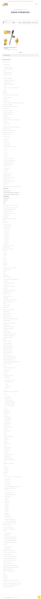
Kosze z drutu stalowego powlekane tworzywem (12, 486)
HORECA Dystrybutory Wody (7, 352)
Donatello (5, 255)
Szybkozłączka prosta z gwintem (9, 84)
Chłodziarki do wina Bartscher (8, 527)
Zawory (4, 125)
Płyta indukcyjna (6, 439)
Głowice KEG (5, 121)
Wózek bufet (6, 467)
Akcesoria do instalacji (6, 62)
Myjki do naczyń (6, 490)
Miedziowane (5, 199)
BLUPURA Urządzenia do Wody (8, 347)
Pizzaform (5, 265)
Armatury (5, 409)
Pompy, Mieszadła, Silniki (7, 276)
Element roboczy (6, 416)
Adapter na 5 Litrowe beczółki (8, 112)
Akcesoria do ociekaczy (7, 226)
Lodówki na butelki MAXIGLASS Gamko (10, 540)
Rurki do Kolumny (7, 142)
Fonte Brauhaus (6, 168)
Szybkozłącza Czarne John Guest (9, 80)
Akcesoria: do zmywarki (8, 400)
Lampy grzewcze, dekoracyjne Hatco (9, 213)
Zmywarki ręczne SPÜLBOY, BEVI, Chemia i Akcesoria (11, 580)
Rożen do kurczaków (7, 447)
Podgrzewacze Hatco (6, 215)
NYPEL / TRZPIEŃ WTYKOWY (8, 78)
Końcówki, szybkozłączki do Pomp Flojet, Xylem (11, 279)
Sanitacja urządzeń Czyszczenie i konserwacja (10, 318)
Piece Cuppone (5, 250)
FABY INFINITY (5, 576)
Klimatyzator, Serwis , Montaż (7, 132)
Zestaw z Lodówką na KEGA (7, 561)
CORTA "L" (5, 148)
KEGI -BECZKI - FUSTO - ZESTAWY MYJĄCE (9, 130)
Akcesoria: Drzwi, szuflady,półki (10, 401)
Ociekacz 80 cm (6, 241)
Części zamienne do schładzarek (8, 328)
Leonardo (5, 262)
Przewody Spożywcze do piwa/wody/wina (10, 299)
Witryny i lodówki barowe (7, 524)
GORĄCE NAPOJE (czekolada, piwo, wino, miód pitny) (11, 127)
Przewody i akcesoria (6, 293)
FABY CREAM (5, 575)
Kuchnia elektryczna (7, 423)
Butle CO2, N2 (5, 99)
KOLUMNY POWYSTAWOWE (7, 173)
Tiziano (4, 273)
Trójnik (5, 85)
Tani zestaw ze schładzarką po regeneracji (10, 556)
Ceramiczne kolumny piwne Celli (9, 158)
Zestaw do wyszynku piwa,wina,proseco (9, 552)
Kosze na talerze (7, 482)
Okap (5, 432)
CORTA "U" (6, 152)
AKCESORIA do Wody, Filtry (7, 343)
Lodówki (4, 530)
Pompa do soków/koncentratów (8, 282)
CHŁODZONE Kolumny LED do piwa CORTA (10, 146)
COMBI (6, 384)
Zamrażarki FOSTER (7, 548)
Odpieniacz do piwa (6, 247)
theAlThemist (8, 597)
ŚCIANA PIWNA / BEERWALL (7, 554)
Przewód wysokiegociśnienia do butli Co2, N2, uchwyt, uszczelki (13, 102)
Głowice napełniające (6, 123)
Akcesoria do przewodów (7, 296)
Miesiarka (5, 429)
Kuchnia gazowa (6, 425)
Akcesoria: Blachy (7, 396)
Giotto (4, 260)
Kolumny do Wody (6, 354)
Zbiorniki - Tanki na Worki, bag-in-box (9, 550)
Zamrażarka (6, 468)
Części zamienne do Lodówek (7, 104)
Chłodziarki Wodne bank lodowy (8, 326)
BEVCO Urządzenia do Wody (8, 345)
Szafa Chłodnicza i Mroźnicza (9, 454)
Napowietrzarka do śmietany (8, 375)
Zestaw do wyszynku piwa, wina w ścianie (10, 560)
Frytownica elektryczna (7, 418)
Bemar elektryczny (7, 410)
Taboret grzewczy (7, 456)
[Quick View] (7, 44)
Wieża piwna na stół (6, 179)
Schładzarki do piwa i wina (7, 320)
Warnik (5, 461)
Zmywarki (5, 474)
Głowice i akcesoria (6, 108)
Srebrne (4, 201)
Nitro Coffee (5, 220)
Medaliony (5, 141)
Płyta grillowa (6, 438)
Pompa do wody (6, 284)
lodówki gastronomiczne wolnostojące (10, 538)
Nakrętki (4, 70)
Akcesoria (5, 393)
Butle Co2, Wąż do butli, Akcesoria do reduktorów (11, 94)
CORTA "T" (5, 150)
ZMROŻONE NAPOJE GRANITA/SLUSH (8, 570)
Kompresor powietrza (6, 182)
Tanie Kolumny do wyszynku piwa (8, 177)
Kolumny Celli (5, 156)
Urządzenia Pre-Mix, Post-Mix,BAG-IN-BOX (9, 522)
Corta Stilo (5, 154)
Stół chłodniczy (6, 450)
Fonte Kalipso (6, 170)
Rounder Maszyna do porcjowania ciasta (10, 267)
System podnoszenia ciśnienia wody (9, 290)
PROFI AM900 (7, 504)
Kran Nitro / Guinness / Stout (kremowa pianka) (11, 194)
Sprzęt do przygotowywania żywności (9, 367)
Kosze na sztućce (7, 479)
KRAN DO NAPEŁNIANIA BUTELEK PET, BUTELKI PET (11, 192)
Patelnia (5, 434)
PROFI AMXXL (7, 513)
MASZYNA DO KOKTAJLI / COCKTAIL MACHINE (10, 218)
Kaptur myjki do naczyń (8, 492)
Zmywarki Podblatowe (7, 516)
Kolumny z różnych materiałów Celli (9, 160)
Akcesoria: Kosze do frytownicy (10, 403)
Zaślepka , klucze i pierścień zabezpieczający (11, 87)
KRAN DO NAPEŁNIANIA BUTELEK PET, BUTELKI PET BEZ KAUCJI (12, 186)
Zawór (5, 89)
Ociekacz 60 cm (6, 239)
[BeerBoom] (5, 4)
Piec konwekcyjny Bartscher (8, 436)
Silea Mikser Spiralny (6, 269)
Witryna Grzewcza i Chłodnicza (9, 463)
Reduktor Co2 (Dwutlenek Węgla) (8, 309)
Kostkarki (4, 365)
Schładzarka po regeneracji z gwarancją (9, 333)
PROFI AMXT (7, 509)
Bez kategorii (5, 91)
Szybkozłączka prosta (7, 82)
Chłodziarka (6, 414)
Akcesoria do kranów (6, 190)
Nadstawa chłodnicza (7, 430)
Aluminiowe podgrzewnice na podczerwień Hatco (11, 207)
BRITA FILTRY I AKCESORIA (7, 348)
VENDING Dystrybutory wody (8, 359)
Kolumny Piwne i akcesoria (7, 134)
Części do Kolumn (7, 139)
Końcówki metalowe (6, 64)
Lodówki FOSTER (6, 535)
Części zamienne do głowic (7, 114)
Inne (5, 407)
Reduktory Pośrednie (6, 315)
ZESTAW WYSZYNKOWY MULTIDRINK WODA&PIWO (11, 567)
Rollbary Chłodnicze (6, 330)
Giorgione (5, 258)
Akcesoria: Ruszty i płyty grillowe (10, 405)
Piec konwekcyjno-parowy (9, 381)
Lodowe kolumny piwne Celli (8, 162)
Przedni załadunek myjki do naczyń (10, 494)
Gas (4, 256)
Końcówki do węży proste (8, 67)
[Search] (38, 4)
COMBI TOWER (7, 386)
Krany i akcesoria (19, 9)
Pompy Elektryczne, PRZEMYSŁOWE (9, 286)
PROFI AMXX (7, 511)
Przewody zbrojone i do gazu (8, 301)
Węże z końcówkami (6, 305)
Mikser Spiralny (6, 370)
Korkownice (5, 184)
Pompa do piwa (5, 281)
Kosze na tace (7, 481)
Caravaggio (5, 253)
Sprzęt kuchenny (7, 377)
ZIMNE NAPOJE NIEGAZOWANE (7, 569)
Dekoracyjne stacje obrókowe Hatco (9, 209)
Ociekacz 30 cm (6, 236)
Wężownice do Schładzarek (7, 337)
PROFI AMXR (7, 507)
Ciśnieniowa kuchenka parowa (10, 379)
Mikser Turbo (6, 372)
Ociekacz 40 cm (6, 238)
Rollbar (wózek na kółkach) (7, 316)
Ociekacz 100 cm (6, 230)
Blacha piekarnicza (7, 412)
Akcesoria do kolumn (6, 136)
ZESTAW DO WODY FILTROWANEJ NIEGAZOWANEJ (11, 361)
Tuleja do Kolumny (7, 144)
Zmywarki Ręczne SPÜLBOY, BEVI (8, 586)
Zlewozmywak (6, 470)
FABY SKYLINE (5, 578)
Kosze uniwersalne (8, 484)
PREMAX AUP (7, 498)
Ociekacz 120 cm (6, 232)
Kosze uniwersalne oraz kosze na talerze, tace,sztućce (13, 476)
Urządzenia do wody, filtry (7, 341)
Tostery (5, 389)
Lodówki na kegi (5, 216)
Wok (4, 465)
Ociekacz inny (6, 243)
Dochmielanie (5, 116)
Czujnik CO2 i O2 (6, 101)
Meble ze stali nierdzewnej (8, 427)
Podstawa (5, 441)
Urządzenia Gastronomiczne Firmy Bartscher (10, 391)
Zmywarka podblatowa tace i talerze (10, 521)
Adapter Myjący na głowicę (7, 110)
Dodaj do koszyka (5, 44)
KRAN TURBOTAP (6, 196)
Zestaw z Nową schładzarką (7, 563)
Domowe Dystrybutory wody (8, 350)
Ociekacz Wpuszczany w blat (8, 245)
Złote (4, 203)
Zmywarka (5, 472)
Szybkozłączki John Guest (7, 74)
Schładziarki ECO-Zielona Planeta (8, 335)
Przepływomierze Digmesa (7, 291)
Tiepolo (4, 271)
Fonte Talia (6, 172)
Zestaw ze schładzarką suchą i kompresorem (10, 565)
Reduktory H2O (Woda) (7, 313)
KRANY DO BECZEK (6, 198)
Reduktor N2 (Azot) (6, 311)
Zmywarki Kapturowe (7, 496)
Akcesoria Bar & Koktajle (7, 224)
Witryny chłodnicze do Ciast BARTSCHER (9, 542)
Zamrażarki (5, 544)
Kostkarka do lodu (7, 421)
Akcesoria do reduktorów (7, 97)
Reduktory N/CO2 (5, 307)
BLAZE (4, 573)
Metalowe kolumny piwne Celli (9, 164)
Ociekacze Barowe (6, 222)
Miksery (5, 373)
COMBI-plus (7, 387)
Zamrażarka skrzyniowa (8, 546)
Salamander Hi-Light (7, 448)
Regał (5, 445)
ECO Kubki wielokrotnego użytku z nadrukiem (10, 106)
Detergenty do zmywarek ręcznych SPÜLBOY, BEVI (11, 584)
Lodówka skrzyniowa (7, 533)
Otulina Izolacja (5, 298)
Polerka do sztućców (7, 443)
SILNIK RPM (5, 288)
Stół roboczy (6, 452)
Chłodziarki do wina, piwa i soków (8, 322)
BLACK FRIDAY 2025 (6, 93)
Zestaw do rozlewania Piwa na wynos (9, 558)
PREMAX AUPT (7, 502)
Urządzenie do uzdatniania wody (9, 459)
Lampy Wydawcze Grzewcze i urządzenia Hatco (10, 205)
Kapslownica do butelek (7, 128)
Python (4, 303)
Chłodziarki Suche (6, 324)
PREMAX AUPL (7, 500)
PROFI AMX (6, 505)
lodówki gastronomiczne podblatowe (10, 536)
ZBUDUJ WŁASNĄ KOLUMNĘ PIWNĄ (8, 181)
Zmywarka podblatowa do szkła (10, 519)
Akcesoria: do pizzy (8, 398)
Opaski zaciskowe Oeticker (7, 72)
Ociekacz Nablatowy (6, 228)
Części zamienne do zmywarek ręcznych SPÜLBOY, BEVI (12, 583)
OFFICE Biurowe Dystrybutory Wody (9, 356)
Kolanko (5, 76)
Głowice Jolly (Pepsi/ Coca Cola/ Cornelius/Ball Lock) (11, 119)
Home (14, 9)
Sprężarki (4, 339)
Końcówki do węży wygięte (8, 68)
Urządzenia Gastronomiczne (7, 363)
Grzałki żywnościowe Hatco (7, 211)
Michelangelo (5, 264)
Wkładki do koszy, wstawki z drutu (10, 488)
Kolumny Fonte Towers (7, 165)
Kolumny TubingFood (6, 175)
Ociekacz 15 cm (6, 234)
